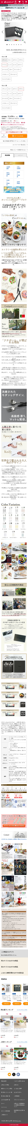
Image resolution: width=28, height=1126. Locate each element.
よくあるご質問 (18, 1088)
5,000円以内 (8, 167)
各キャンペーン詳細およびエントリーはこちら (13, 124)
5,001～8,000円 (18, 167)
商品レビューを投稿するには (18, 149)
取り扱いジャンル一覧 (6, 1092)
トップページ (4, 5)
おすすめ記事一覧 (5, 1099)
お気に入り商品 (5, 1084)
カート (3, 1103)
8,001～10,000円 (8, 174)
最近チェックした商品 (6, 1088)
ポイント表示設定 (5, 1111)
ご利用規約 (16, 1096)
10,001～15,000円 (18, 174)
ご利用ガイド (4, 1114)
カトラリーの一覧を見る (19, 144)
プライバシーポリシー (19, 1099)
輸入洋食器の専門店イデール (8, 955)
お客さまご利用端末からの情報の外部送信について (19, 1105)
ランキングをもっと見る (22, 1009)
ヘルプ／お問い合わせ (19, 1081)
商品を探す (4, 1081)
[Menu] (2, 2)
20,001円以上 (18, 182)
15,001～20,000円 (8, 182)
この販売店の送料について (19, 52)
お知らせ (16, 1084)
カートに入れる (17, 136)
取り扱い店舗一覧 (5, 1096)
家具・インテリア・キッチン (15, 5)
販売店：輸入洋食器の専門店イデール (16, 49)
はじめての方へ (18, 1092)
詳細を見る (6, 1003)
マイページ (4, 1107)
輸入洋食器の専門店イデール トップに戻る (14, 141)
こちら (19, 1120)
